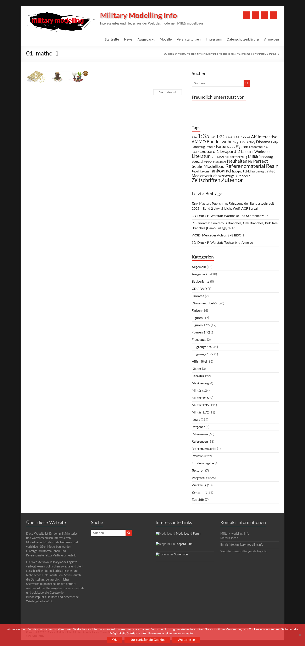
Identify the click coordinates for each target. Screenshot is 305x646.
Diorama (263, 142)
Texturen (198, 470)
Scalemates (181, 554)
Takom (204, 171)
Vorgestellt (199, 478)
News (128, 39)
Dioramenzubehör (205, 303)
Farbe (221, 147)
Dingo (236, 142)
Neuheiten (237, 161)
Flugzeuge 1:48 (203, 347)
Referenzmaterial (245, 166)
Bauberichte (200, 281)
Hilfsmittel (199, 361)
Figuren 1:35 (201, 325)
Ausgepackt (146, 39)
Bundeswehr (219, 141)
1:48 (212, 137)
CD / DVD (199, 288)
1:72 (220, 137)
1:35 (204, 136)
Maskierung (200, 383)
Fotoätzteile (257, 147)
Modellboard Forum (188, 533)
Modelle (166, 39)
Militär (196, 390)
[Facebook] (246, 15)
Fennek (231, 147)
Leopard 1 (209, 151)
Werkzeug (199, 485)
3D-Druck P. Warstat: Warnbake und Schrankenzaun (230, 216)
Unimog (260, 172)
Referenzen (200, 434)
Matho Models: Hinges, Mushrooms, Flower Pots (237, 54)
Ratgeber (198, 427)
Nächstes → (167, 92)
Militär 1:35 (200, 405)
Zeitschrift (199, 492)
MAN (220, 157)
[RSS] (273, 15)
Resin (272, 166)
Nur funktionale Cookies (147, 639)
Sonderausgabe (203, 463)
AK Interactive (264, 137)
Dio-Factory (247, 142)
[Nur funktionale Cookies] (300, 635)
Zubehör (232, 180)
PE (250, 161)
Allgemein (199, 267)
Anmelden (271, 39)
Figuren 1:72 (201, 332)
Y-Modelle (242, 176)
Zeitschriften (206, 180)
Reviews (198, 456)
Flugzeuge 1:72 (203, 354)
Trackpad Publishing (243, 171)
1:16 (194, 137)
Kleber (196, 368)
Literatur (201, 156)
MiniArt (208, 162)
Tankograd (220, 171)
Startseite (112, 39)
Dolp (274, 142)
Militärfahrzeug (236, 157)
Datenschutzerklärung (243, 39)
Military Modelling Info (138, 15)
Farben (197, 310)
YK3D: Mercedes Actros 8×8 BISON (218, 235)
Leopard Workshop (256, 152)
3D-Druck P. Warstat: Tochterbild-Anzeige (222, 242)
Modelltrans (219, 162)
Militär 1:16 (200, 398)
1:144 (229, 137)
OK (114, 639)
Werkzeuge (226, 176)
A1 (248, 137)
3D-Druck (239, 137)
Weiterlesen (186, 639)
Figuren (242, 147)
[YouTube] (255, 15)
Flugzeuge (199, 339)
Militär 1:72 (200, 412)
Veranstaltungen (189, 39)
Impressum (214, 39)
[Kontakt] (264, 15)
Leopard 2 (230, 151)
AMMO (199, 142)
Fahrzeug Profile (203, 147)
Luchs (213, 157)
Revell (195, 171)
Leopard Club (184, 544)
